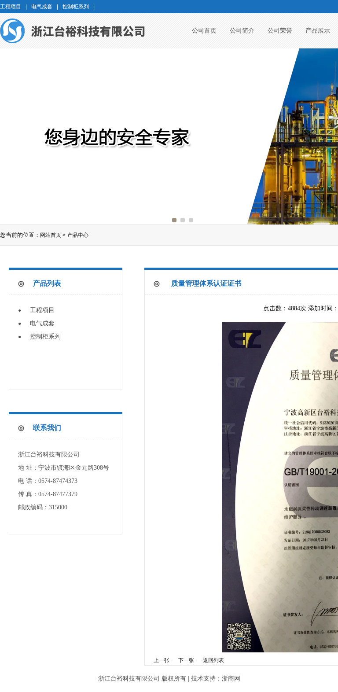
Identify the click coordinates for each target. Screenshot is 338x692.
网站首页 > (53, 235)
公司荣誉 (280, 30)
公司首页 (204, 30)
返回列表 (213, 660)
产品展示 (317, 30)
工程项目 (42, 310)
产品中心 (77, 235)
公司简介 (242, 30)
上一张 (161, 660)
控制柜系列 (45, 336)
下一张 (186, 660)
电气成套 (42, 323)
